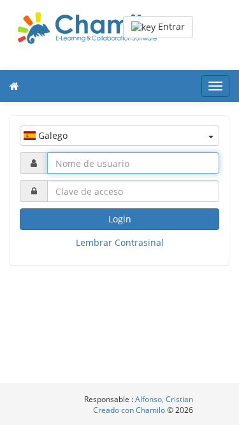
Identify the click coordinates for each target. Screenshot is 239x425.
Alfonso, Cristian (164, 399)
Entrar (170, 26)
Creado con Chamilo (130, 410)
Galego (52, 135)
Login (119, 219)
